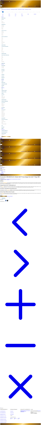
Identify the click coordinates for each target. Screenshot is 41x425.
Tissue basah (3, 120)
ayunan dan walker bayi (5, 130)
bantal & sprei (3, 82)
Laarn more (8, 179)
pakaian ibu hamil (4, 53)
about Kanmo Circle (8, 9)
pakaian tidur (3, 25)
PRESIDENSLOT (5, 182)
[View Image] (0, 407)
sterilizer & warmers (4, 90)
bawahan (2, 48)
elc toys (2, 135)
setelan (2, 59)
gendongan (3, 74)
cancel (1, 168)
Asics (2, 15)
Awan (15, 15)
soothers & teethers (4, 91)
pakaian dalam (3, 61)
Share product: (1, 199)
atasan (2, 47)
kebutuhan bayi (3, 24)
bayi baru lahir (3, 66)
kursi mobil (3, 70)
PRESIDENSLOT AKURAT (3, 422)
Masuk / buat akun (3, 171)
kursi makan (3, 107)
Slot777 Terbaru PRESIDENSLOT (4, 198)
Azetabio (22, 15)
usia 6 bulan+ (3, 67)
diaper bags (3, 77)
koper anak (3, 69)
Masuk (1, 138)
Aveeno (9, 15)
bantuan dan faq (12, 412)
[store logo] (5, 8)
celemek (3, 93)
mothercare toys (3, 134)
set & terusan (3, 26)
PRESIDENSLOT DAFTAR (3, 417)
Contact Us (39, 144)
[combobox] (3, 167)
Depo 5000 (3, 193)
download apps (7, 1)
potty (2, 125)
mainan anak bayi (4, 133)
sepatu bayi (3, 31)
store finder (23, 9)
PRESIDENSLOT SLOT (3, 414)
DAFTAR (33, 144)
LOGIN (25, 144)
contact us (30, 9)
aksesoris (2, 43)
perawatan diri (3, 116)
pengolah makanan (4, 99)
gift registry (14, 1)
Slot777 (2, 186)
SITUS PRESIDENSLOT (3, 412)
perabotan (3, 85)
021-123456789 (12, 414)
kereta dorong (3, 65)
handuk (2, 128)
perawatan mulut (3, 115)
